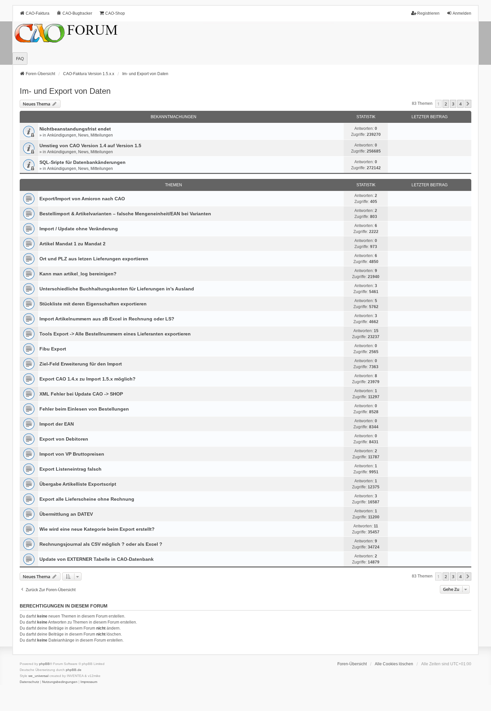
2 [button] (446, 104)
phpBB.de (73, 670)
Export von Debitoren (63, 439)
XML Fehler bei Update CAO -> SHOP (81, 394)
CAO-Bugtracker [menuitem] (77, 13)
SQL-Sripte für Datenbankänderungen (82, 162)
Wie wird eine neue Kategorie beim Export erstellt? (97, 529)
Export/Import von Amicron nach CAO (82, 198)
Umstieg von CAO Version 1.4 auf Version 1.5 (90, 145)
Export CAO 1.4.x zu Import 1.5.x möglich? (87, 379)
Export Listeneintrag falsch (70, 469)
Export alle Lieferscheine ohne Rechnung (86, 499)
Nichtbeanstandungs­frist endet (75, 129)
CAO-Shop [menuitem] (115, 13)
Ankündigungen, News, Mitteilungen (80, 135)
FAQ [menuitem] (20, 58)
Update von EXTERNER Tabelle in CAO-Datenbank (96, 559)
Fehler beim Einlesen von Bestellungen (84, 409)
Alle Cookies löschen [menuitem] (394, 664)
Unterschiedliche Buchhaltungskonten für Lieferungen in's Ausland (116, 288)
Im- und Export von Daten (65, 90)
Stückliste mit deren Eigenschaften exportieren (93, 303)
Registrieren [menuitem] (428, 13)
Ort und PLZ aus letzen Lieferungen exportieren (93, 258)
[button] (468, 104)
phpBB (44, 664)
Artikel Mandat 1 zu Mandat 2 (72, 243)
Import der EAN (56, 424)
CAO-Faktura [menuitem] (37, 13)
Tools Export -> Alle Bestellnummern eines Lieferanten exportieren (115, 333)
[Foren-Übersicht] (245, 43)
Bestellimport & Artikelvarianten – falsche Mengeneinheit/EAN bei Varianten (125, 213)
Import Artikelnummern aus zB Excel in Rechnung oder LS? (106, 318)
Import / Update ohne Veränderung (78, 228)
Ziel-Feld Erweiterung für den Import (80, 364)
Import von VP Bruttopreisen (71, 454)
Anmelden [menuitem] (462, 13)
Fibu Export (52, 348)
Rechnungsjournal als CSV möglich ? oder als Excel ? (100, 544)
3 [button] (453, 104)
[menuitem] (29, 682)
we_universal (38, 676)
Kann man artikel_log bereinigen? (78, 273)
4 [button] (460, 104)
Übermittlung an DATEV (66, 514)
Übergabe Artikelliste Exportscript (77, 484)
